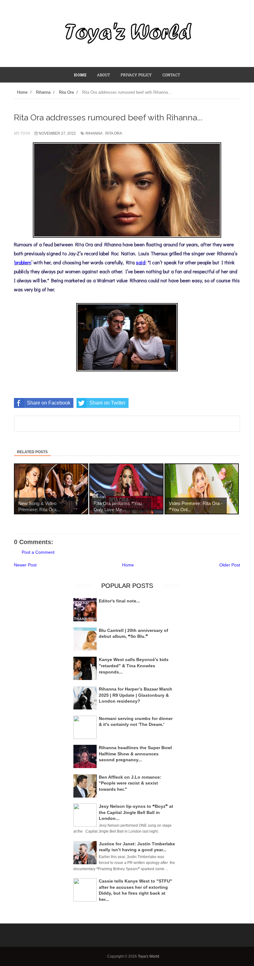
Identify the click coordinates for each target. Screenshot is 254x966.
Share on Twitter (107, 402)
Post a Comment (38, 552)
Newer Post (25, 564)
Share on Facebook (48, 402)
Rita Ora (113, 133)
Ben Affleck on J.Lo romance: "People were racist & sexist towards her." (130, 783)
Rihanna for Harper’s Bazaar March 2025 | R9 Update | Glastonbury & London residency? (135, 695)
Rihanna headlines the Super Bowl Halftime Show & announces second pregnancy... (135, 753)
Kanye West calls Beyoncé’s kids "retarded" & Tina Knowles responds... (134, 665)
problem (23, 262)
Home (128, 564)
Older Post (229, 564)
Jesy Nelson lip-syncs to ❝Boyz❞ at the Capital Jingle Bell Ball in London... (136, 812)
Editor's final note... (119, 600)
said (140, 262)
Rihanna (94, 133)
